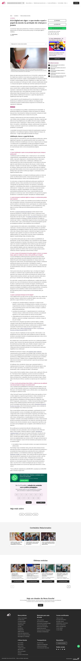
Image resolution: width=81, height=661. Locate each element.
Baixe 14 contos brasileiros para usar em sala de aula (57, 68)
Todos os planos (40, 619)
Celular (21, 514)
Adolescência (28, 514)
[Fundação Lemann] (76, 659)
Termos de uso (40, 642)
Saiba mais (57, 58)
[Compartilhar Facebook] (53, 34)
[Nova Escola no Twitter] (58, 649)
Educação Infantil (21, 623)
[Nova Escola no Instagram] (60, 649)
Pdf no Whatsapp (58, 28)
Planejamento (21, 629)
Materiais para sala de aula (39, 3)
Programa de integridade (42, 644)
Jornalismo (16, 15)
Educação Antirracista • (61, 619)
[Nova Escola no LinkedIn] (62, 649)
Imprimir (58, 20)
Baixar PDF (57, 24)
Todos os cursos (59, 618)
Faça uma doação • (22, 651)
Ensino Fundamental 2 (61, 624)
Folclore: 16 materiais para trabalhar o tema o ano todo (57, 65)
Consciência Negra (22, 621)
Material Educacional (41, 628)
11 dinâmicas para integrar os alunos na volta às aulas (57, 74)
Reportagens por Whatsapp (23, 636)
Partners (19, 652)
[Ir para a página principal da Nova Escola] (4, 3)
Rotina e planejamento (61, 626)
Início (11, 15)
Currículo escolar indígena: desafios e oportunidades (56, 71)
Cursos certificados (51, 3)
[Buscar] (23, 3)
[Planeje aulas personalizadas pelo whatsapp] (78, 646)
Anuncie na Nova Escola (23, 654)
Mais (65, 3)
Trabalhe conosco (21, 647)
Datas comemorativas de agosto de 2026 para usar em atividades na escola (57, 76)
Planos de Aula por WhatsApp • (43, 630)
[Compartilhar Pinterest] (57, 34)
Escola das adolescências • (23, 633)
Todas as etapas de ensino (25, 15)
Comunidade (60, 3)
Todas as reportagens (22, 618)
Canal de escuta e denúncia (43, 647)
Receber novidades (61, 643)
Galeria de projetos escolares (24, 634)
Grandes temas (21, 619)
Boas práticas (29, 3)
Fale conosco (20, 644)
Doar (40, 605)
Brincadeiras (20, 628)
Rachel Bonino (14, 34)
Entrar (76, 3)
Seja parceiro (20, 649)
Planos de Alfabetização (42, 624)
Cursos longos (59, 629)
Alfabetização (21, 624)
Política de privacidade (42, 646)
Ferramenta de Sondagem (42, 621)
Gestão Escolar (21, 631)
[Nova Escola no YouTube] (64, 649)
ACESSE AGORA (24, 480)
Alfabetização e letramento (62, 623)
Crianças (35, 514)
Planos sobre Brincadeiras (42, 626)
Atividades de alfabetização (43, 631)
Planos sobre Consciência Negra (44, 623)
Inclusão (19, 626)
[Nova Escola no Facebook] (56, 649)
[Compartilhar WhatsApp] (49, 34)
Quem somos (20, 646)
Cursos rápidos (59, 628)
